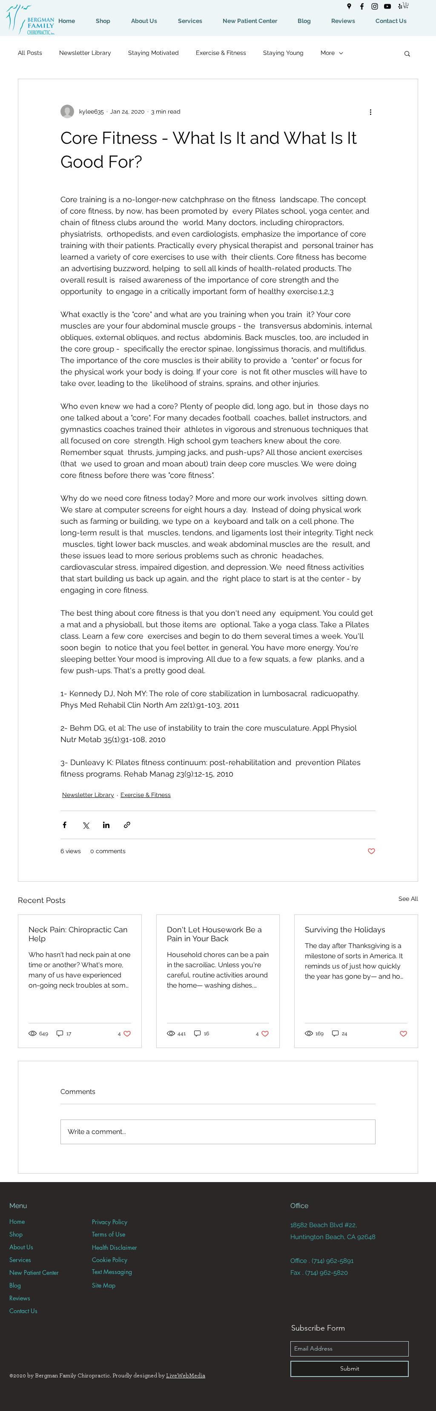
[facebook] (362, 6)
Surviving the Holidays (345, 929)
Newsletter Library (85, 52)
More (328, 52)
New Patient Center (34, 1272)
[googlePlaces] (349, 6)
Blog (15, 1285)
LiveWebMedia (185, 1376)
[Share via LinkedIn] (106, 825)
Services (20, 1260)
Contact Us (23, 1311)
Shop (16, 1234)
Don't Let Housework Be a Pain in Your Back (214, 934)
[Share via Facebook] (64, 825)
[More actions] (370, 111)
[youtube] (387, 6)
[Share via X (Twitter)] (85, 825)
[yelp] (400, 6)
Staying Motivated (153, 52)
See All (408, 898)
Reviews (19, 1298)
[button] (406, 5)
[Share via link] (127, 825)
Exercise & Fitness (221, 52)
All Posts (30, 52)
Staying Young (283, 52)
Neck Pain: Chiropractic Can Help (78, 934)
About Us (21, 1247)
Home (17, 1221)
